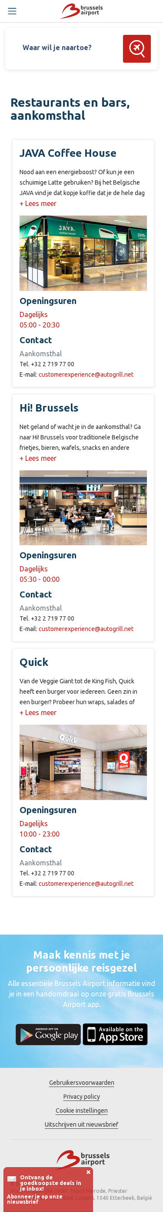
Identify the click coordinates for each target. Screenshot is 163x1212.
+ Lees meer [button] (38, 203)
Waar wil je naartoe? (57, 47)
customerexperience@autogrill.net (86, 374)
